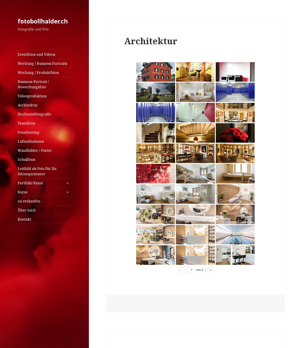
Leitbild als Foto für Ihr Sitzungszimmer (37, 171)
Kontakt (24, 219)
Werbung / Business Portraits (42, 63)
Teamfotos (26, 123)
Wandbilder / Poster (35, 150)
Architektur (28, 105)
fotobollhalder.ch (43, 21)
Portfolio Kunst (30, 183)
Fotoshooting (28, 132)
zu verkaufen (29, 201)
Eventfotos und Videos (36, 54)
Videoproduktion (32, 96)
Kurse (23, 192)
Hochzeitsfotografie (34, 114)
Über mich (27, 210)
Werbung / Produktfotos (38, 72)
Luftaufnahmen (31, 141)
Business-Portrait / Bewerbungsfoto (33, 84)
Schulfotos (26, 159)
